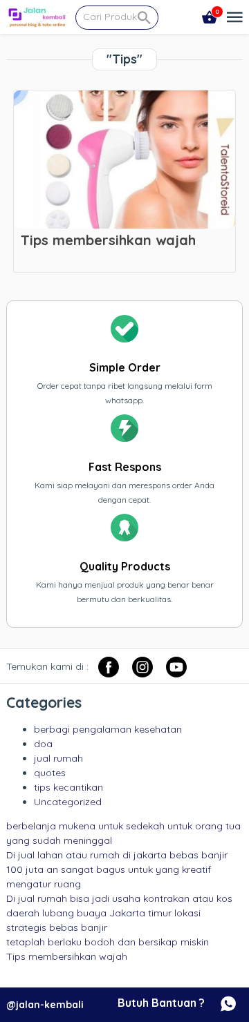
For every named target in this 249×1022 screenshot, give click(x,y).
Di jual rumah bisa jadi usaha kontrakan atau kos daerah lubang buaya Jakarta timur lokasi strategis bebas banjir (119, 913)
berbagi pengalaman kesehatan (108, 729)
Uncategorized (68, 802)
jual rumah (58, 758)
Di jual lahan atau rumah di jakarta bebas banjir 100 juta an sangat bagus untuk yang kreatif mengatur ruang (117, 869)
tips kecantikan (68, 787)
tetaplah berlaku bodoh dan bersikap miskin (107, 942)
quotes (50, 773)
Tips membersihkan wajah (66, 956)
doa (43, 743)
